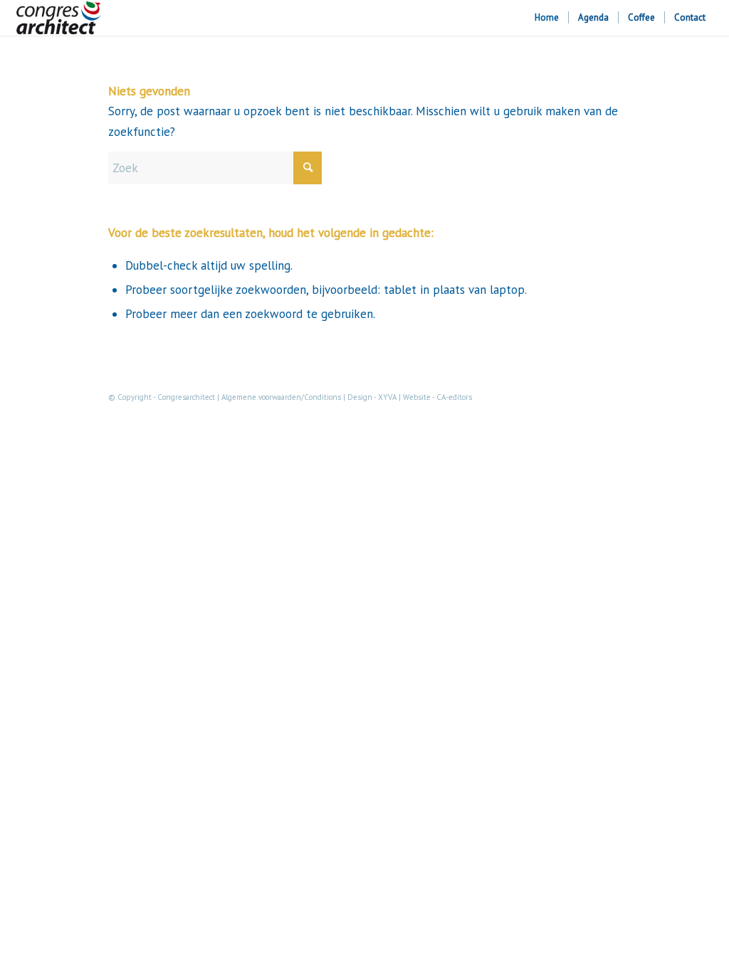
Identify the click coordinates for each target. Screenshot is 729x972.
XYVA (387, 397)
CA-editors (454, 397)
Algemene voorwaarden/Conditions (281, 397)
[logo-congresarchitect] (58, 18)
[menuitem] (546, 18)
